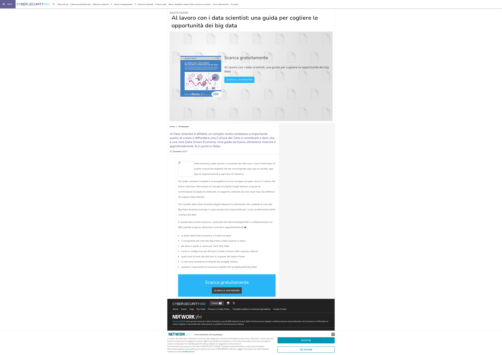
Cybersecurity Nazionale (80, 4)
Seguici (215, 303)
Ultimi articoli (62, 4)
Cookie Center (279, 309)
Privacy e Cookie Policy (219, 309)
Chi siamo (235, 4)
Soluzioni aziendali (145, 4)
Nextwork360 (178, 321)
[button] (8, 4)
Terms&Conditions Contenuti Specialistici (251, 309)
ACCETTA (306, 340)
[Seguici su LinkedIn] (228, 303)
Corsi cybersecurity (221, 4)
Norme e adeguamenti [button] (123, 4)
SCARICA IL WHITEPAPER (239, 79)
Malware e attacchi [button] (101, 4)
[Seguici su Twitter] (233, 303)
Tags (191, 309)
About (175, 309)
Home (172, 126)
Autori (184, 309)
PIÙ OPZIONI (306, 349)
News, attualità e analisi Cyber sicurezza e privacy (190, 4)
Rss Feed (200, 309)
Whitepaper (183, 126)
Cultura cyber (161, 4)
